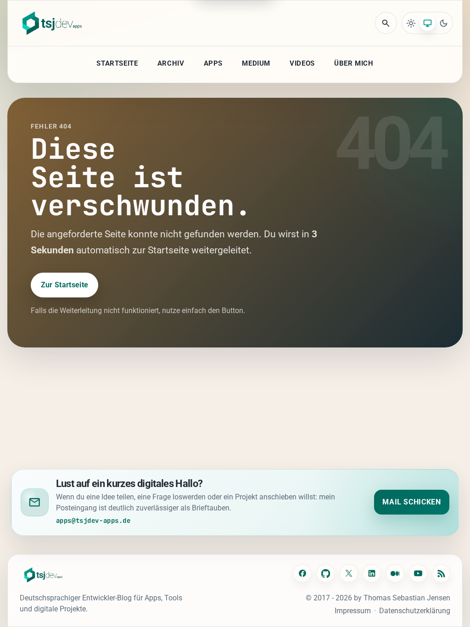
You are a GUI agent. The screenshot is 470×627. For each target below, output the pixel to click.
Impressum (353, 610)
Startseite (117, 63)
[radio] (411, 23)
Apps (213, 63)
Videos (302, 63)
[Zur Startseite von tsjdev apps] (43, 575)
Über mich (353, 63)
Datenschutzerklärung (414, 610)
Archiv (171, 63)
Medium (256, 63)
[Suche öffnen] (386, 23)
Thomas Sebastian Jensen (407, 597)
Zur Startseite (64, 284)
